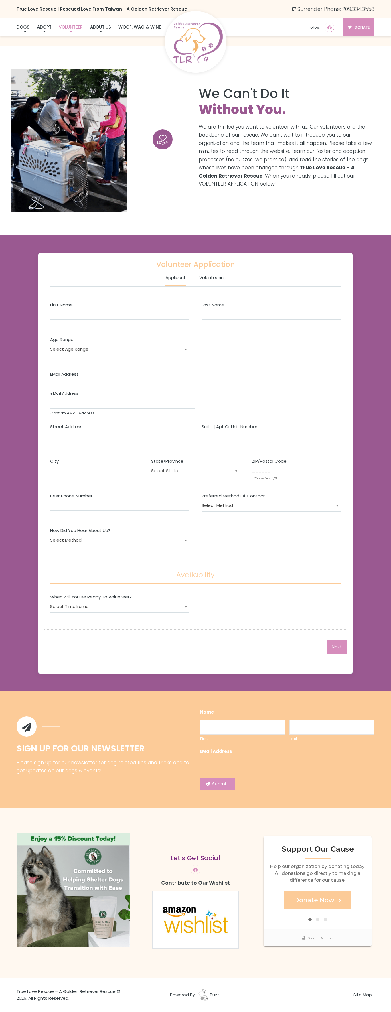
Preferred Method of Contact (233, 496)
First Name (61, 305)
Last (294, 739)
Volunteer (71, 27)
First (204, 739)
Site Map (362, 995)
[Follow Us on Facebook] (329, 27)
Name (207, 712)
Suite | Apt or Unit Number (229, 427)
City (54, 461)
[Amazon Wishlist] (195, 919)
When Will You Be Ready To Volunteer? (91, 597)
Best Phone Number (71, 496)
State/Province (167, 461)
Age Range (62, 339)
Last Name (213, 305)
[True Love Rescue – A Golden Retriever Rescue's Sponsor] (73, 890)
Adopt (44, 27)
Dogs (23, 27)
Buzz (214, 995)
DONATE (362, 27)
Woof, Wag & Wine (139, 27)
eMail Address (64, 374)
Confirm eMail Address (72, 413)
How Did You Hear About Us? (80, 530)
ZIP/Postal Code (269, 461)
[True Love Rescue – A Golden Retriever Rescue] (195, 42)
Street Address (66, 427)
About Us (100, 27)
